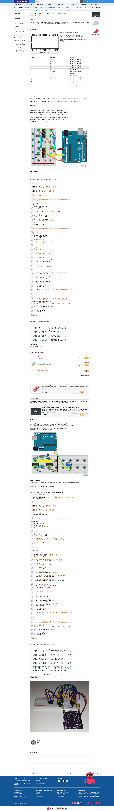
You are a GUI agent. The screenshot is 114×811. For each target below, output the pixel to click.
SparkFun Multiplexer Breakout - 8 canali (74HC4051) (56, 385)
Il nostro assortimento (41, 795)
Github (39, 484)
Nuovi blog (81, 790)
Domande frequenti (40, 798)
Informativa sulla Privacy (20, 796)
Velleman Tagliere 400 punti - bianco (47, 363)
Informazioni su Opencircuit (44, 790)
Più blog (80, 798)
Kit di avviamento (62, 4)
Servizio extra (61, 790)
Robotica (50, 4)
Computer (73, 4)
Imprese (93, 7)
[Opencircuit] (21, 1)
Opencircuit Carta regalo (63, 792)
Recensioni (38, 793)
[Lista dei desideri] (90, 2)
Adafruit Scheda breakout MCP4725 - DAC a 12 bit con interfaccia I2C (60, 407)
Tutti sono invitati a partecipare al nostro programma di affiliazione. (20, 39)
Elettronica (29, 4)
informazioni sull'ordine (19, 792)
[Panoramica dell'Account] (94, 2)
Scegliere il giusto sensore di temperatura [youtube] (89, 793)
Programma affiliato (61, 795)
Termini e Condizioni (19, 795)
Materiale (83, 4)
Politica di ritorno (18, 793)
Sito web (39, 744)
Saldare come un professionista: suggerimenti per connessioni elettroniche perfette (89, 792)
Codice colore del (61, 796)
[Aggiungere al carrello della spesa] (86, 358)
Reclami (16, 798)
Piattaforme (40, 4)
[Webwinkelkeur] (50, 808)
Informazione (18, 790)
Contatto (98, 7)
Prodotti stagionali (95, 4)
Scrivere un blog (61, 793)
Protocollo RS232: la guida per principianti (88, 796)
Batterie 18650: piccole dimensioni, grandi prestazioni (89, 795)
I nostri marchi (18, 4)
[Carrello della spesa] (97, 2)
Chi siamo (38, 792)
